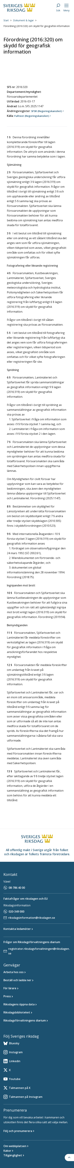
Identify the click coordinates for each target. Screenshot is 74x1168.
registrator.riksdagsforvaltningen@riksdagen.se (39, 951)
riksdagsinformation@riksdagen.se (31, 918)
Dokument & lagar (23, 20)
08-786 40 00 (17, 888)
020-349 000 (16, 911)
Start (6, 20)
